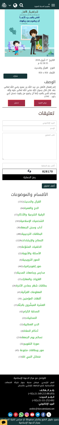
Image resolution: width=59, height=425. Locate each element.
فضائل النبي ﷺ (31, 356)
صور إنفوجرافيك (32, 266)
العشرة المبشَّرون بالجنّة (31, 304)
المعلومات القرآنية (31, 292)
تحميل (16, 102)
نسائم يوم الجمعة (32, 337)
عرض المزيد (42, 102)
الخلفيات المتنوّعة (31, 246)
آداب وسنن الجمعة (31, 227)
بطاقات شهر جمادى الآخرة (31, 285)
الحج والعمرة (31, 208)
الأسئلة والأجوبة (31, 253)
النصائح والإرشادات (32, 240)
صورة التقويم (31, 343)
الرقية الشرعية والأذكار (31, 214)
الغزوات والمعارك (31, 279)
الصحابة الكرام (31, 311)
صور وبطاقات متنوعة (31, 350)
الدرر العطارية (31, 324)
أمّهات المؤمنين (31, 298)
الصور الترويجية (31, 259)
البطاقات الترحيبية (32, 233)
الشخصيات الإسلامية (32, 220)
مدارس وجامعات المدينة (31, 272)
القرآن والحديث (32, 201)
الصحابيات (31, 317)
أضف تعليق (49, 186)
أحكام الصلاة (30, 330)
